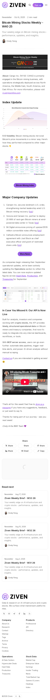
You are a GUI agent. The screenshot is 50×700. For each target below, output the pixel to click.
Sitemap (5, 634)
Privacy (5, 647)
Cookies (5, 651)
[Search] (30, 5)
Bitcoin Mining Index (25, 185)
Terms (4, 644)
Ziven (10, 696)
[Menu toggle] (46, 5)
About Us (5, 624)
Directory (29, 630)
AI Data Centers (8, 660)
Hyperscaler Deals (9, 663)
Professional (31, 624)
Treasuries (6, 674)
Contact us (7, 358)
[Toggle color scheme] (18, 696)
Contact (5, 630)
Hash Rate (6, 667)
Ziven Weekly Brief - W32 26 (19, 530)
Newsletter (7, 17)
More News (25, 254)
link (31, 211)
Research (6, 627)
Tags (4, 637)
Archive (5, 641)
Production (6, 670)
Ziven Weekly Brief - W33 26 (20, 498)
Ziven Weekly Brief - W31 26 (19, 563)
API (27, 627)
